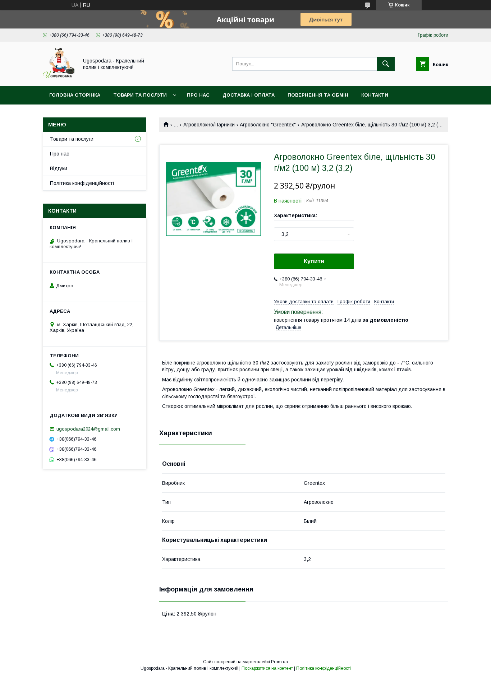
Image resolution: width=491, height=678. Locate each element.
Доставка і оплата (248, 95)
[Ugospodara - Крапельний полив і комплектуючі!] (58, 76)
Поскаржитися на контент (267, 668)
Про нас (198, 95)
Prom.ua (279, 661)
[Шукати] (386, 64)
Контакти (374, 95)
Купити (314, 261)
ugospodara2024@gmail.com (88, 429)
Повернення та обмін (318, 95)
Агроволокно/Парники (209, 124)
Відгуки (58, 168)
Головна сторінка (74, 95)
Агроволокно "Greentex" (268, 124)
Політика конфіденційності (82, 183)
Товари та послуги (140, 95)
